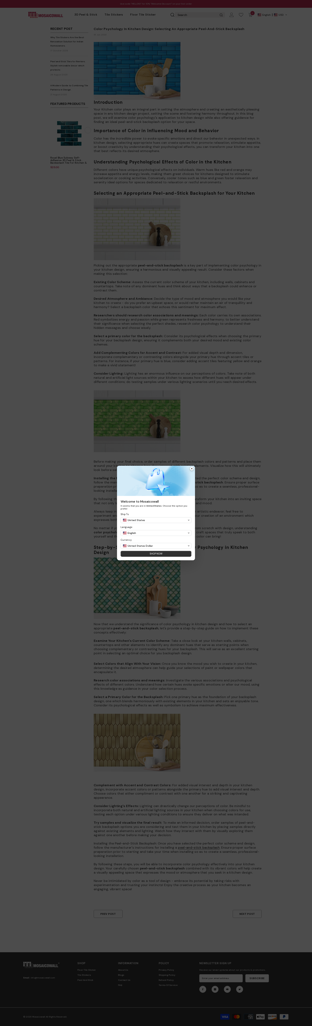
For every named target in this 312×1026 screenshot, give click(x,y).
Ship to (125, 514)
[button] (156, 520)
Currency (126, 539)
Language (126, 527)
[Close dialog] (191, 469)
